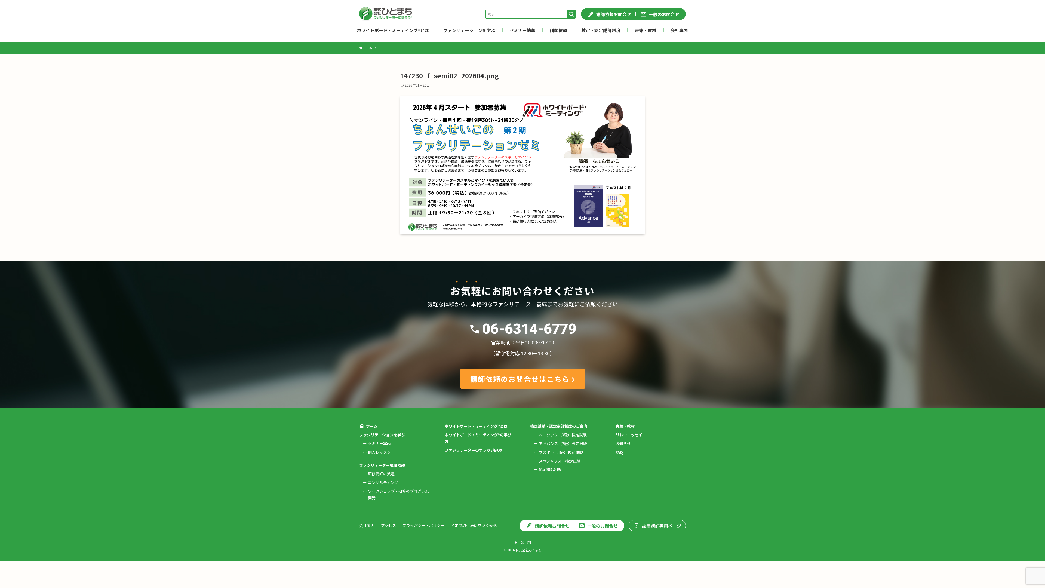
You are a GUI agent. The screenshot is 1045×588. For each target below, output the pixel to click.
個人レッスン (379, 452)
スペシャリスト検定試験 (559, 461)
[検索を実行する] (571, 14)
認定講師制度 (550, 469)
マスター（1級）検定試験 (561, 452)
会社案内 (366, 525)
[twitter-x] (522, 542)
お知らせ (623, 443)
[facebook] (516, 542)
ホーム (371, 426)
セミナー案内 (379, 443)
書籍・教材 (625, 426)
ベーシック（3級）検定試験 (563, 434)
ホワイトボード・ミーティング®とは (476, 426)
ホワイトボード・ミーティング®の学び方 (478, 438)
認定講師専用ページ (661, 525)
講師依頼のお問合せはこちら (520, 379)
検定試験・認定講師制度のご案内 (558, 426)
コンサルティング (383, 482)
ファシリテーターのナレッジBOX (473, 450)
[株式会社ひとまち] (385, 14)
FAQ (619, 452)
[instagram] (529, 542)
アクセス (388, 525)
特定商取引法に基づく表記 (474, 525)
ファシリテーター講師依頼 (382, 465)
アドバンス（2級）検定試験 (563, 443)
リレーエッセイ (629, 434)
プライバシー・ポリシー (423, 525)
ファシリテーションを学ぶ (382, 434)
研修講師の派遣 (381, 473)
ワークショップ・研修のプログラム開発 (398, 494)
